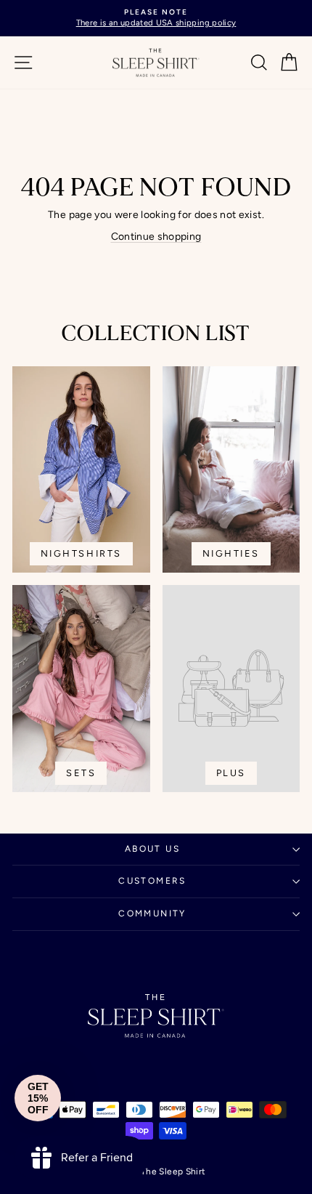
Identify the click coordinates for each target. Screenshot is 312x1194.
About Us (152, 849)
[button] (38, 1098)
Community (152, 913)
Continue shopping (156, 236)
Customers (152, 881)
